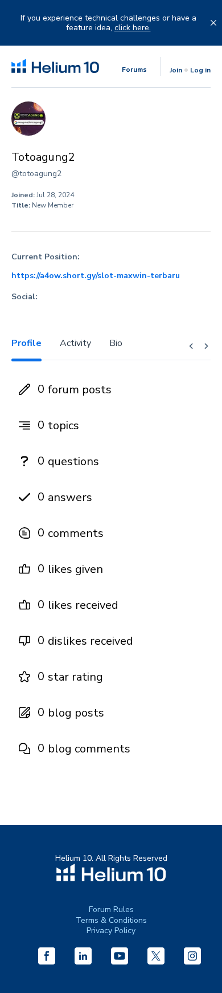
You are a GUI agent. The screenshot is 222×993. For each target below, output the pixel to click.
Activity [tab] (75, 343)
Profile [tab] (26, 343)
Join (176, 70)
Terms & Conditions (111, 920)
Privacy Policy (111, 930)
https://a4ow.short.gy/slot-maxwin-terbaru (95, 275)
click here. (132, 28)
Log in (200, 70)
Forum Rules (111, 909)
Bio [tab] (115, 343)
